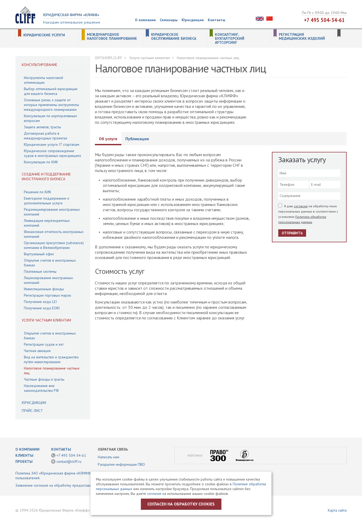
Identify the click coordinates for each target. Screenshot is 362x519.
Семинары (169, 19)
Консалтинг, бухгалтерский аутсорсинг (229, 39)
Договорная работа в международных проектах (45, 135)
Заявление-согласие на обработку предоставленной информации (69, 485)
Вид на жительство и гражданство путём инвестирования (51, 359)
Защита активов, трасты (42, 127)
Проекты (24, 461)
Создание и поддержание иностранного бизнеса (46, 176)
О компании (145, 19)
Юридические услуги (44, 35)
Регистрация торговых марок (47, 295)
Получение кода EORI (42, 308)
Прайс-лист (32, 410)
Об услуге (108, 138)
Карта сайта (337, 510)
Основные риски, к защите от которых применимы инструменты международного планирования (51, 105)
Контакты (216, 19)
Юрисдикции (193, 19)
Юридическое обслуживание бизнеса (173, 37)
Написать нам (108, 457)
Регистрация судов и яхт (44, 344)
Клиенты (24, 455)
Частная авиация (37, 350)
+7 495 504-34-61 (324, 20)
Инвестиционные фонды (44, 289)
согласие (301, 206)
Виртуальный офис (39, 254)
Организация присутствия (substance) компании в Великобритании (54, 245)
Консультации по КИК (41, 162)
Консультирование (39, 64)
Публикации (137, 138)
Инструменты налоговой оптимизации (43, 80)
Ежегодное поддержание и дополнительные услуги (46, 200)
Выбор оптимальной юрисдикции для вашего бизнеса (50, 91)
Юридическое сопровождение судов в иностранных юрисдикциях (52, 153)
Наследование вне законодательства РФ (41, 388)
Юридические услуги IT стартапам (51, 144)
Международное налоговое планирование (112, 37)
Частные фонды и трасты (44, 379)
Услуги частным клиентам (46, 320)
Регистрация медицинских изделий (302, 37)
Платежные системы (40, 271)
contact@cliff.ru (68, 461)
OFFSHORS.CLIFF (108, 57)
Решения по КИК (37, 192)
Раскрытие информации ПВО (121, 464)
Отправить (292, 233)
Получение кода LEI (40, 301)
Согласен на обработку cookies (181, 504)
